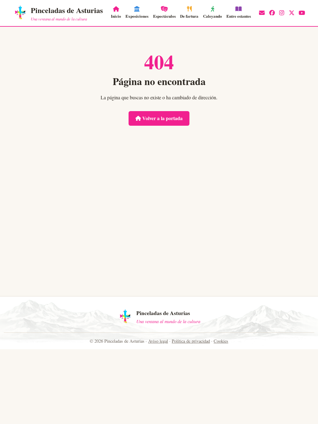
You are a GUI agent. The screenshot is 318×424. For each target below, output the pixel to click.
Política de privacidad (191, 341)
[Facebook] (272, 13)
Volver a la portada (162, 118)
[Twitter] (291, 13)
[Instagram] (281, 13)
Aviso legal (158, 341)
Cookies (221, 341)
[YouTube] (302, 13)
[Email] (262, 13)
